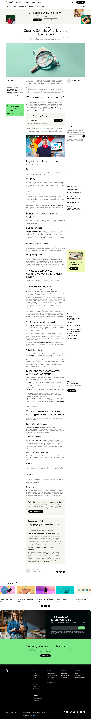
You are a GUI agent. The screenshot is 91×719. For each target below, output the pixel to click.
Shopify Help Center (52, 675)
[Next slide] (49, 606)
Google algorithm (33, 325)
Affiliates (35, 684)
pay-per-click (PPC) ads (52, 107)
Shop (76, 673)
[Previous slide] (42, 606)
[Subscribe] (83, 136)
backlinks (34, 110)
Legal (34, 686)
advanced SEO (37, 467)
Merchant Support (51, 673)
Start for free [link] (58, 120)
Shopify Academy (51, 680)
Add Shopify (72, 390)
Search (82, 6)
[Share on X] (60, 572)
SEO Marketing (13, 6)
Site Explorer (34, 403)
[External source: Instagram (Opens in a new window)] (74, 712)
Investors (35, 677)
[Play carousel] (45, 606)
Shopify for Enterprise (80, 677)
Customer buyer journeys (33, 231)
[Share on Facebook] (57, 572)
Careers (35, 675)
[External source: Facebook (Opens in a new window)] (64, 712)
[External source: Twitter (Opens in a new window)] (67, 712)
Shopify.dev (64, 673)
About (34, 673)
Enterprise (39, 2)
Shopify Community (51, 682)
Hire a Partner (50, 677)
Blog (7, 6)
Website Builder (36, 700)
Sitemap (44, 712)
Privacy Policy (70, 143)
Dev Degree (64, 677)
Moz (27, 490)
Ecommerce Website (38, 703)
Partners (35, 682)
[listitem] (45, 594)
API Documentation (65, 675)
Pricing (33, 2)
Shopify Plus (78, 675)
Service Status (36, 688)
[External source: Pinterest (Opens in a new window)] (84, 712)
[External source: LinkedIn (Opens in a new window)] (81, 712)
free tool (31, 455)
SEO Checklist (31, 6)
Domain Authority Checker (57, 401)
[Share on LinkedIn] (64, 572)
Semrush (28, 478)
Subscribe (81, 628)
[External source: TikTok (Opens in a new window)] (77, 712)
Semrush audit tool (45, 342)
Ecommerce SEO (22, 6)
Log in (73, 2)
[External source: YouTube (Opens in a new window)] (71, 712)
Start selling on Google (36, 511)
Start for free (81, 2)
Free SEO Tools (40, 6)
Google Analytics (40, 440)
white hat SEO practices (43, 561)
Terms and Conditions (77, 142)
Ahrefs (28, 467)
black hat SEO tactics (46, 553)
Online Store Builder (37, 698)
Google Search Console (32, 427)
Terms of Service (27, 712)
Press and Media (37, 680)
